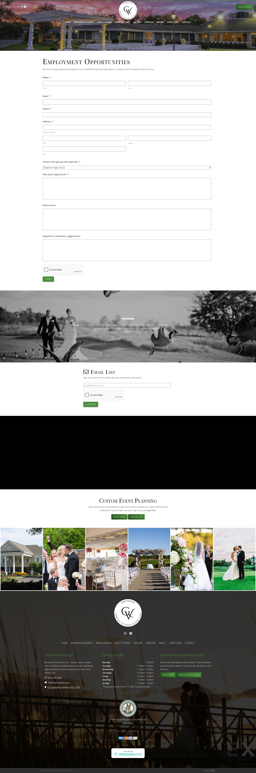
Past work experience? (56, 174)
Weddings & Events (84, 22)
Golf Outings (122, 22)
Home (68, 22)
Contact (186, 22)
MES (213, 770)
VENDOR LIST (136, 517)
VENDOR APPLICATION (188, 675)
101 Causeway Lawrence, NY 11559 (63, 687)
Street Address (49, 132)
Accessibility (134, 731)
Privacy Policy (122, 731)
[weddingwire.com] (128, 757)
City (44, 143)
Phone (47, 109)
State (130, 143)
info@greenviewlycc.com (59, 682)
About (160, 22)
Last (130, 88)
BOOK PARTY (119, 517)
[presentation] (63, 270)
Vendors (149, 22)
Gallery (137, 22)
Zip (44, 154)
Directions (173, 22)
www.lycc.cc (128, 723)
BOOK (244, 7)
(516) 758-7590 (12, 6)
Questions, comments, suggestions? (61, 236)
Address (48, 121)
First (44, 88)
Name (47, 77)
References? (49, 205)
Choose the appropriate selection (61, 162)
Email (46, 96)
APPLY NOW (167, 675)
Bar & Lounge (104, 22)
